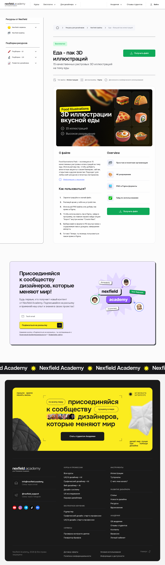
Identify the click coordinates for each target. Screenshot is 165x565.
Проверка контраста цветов (76, 534)
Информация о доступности (112, 556)
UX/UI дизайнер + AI (73, 477)
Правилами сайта (55, 335)
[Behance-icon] (38, 508)
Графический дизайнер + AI (76, 481)
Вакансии (115, 534)
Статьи (114, 495)
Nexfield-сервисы (19, 27)
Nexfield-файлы (18, 33)
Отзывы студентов (119, 525)
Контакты (115, 530)
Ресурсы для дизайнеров (75, 27)
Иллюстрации (117, 473)
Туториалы (116, 477)
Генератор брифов (72, 538)
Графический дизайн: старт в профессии (82, 516)
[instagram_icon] (20, 508)
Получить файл (141, 53)
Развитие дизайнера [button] (20, 63)
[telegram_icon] (26, 508)
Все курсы (68, 473)
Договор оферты (71, 552)
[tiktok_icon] (32, 508)
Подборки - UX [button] (18, 57)
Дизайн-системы (71, 490)
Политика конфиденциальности (77, 556)
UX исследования (72, 494)
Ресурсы (114, 503)
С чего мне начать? (119, 481)
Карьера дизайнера (73, 498)
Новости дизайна (119, 499)
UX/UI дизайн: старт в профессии (79, 520)
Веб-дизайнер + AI (72, 485)
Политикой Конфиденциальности (32, 335)
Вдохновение (117, 508)
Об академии (116, 521)
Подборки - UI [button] (17, 51)
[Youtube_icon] (14, 508)
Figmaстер (68, 512)
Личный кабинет (118, 538)
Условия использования (110, 552)
